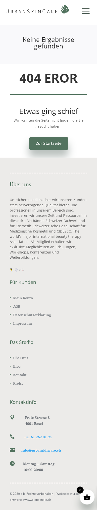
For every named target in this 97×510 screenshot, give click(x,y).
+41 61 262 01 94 (38, 437)
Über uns (20, 357)
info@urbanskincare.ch (41, 450)
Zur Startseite (48, 143)
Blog (17, 366)
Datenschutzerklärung (32, 314)
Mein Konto (23, 297)
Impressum (22, 323)
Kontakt (20, 374)
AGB (16, 306)
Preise (18, 383)
